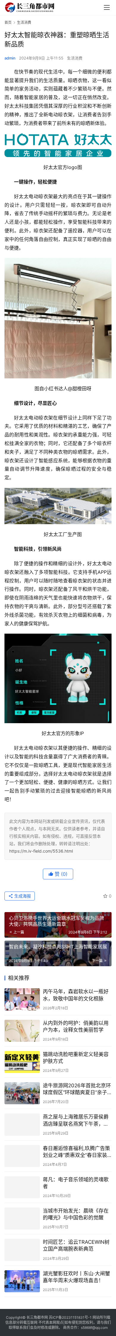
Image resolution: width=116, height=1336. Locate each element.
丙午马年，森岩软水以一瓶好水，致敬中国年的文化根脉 (76, 995)
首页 (8, 22)
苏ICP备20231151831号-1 (70, 1317)
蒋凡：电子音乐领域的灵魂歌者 (76, 1183)
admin (9, 58)
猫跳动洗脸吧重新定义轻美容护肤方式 (76, 1057)
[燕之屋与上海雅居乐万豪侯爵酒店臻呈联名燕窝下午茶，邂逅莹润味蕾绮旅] (22, 1124)
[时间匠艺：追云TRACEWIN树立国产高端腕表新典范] (22, 1250)
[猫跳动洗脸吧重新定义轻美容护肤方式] (22, 1062)
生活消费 (74, 58)
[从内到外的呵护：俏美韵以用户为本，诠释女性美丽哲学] (22, 1031)
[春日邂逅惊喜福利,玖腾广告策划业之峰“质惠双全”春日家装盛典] (22, 1156)
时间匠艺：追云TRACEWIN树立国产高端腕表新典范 (76, 1245)
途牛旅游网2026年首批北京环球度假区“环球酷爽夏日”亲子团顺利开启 (77, 1089)
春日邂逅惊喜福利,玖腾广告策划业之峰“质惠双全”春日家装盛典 (76, 1152)
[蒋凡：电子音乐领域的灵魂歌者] (22, 1187)
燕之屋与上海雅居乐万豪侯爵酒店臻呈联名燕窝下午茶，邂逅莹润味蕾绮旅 (76, 1120)
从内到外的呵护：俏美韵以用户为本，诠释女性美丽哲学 (76, 1026)
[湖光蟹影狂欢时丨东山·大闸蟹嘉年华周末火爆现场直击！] (22, 1281)
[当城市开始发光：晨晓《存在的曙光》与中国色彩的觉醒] (22, 1218)
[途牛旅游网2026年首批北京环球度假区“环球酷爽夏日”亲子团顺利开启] (22, 1093)
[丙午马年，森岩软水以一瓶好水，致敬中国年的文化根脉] (22, 999)
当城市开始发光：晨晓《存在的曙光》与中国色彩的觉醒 (76, 1214)
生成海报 (22, 895)
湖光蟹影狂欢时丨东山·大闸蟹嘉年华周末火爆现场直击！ (76, 1277)
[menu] (107, 7)
